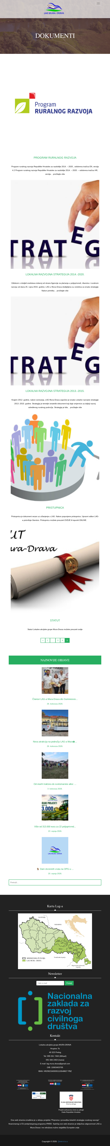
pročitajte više (59, 174)
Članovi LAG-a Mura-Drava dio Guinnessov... (55, 699)
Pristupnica (55, 507)
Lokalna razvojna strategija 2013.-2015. (55, 390)
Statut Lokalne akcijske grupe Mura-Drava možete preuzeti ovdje (55, 629)
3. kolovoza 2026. (55, 789)
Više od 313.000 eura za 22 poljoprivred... (55, 826)
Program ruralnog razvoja (55, 157)
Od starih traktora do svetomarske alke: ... (55, 784)
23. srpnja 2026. (55, 831)
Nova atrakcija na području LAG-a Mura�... (55, 741)
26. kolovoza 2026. (55, 704)
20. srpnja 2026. (55, 873)
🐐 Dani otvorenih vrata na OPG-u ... (55, 869)
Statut (55, 620)
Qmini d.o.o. (63, 1141)
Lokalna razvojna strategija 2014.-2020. (55, 274)
